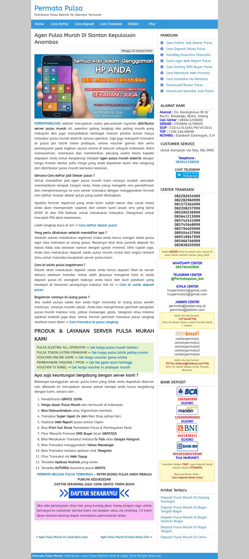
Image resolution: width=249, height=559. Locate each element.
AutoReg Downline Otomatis (188, 55)
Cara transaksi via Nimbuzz (187, 79)
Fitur (152, 24)
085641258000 (187, 162)
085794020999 (187, 267)
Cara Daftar (60, 24)
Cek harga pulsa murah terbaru (114, 347)
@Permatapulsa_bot (187, 279)
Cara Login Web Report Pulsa (188, 61)
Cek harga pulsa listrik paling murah (120, 352)
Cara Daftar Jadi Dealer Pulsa (189, 43)
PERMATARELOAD (47, 123)
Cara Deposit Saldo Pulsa (185, 49)
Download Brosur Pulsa (184, 85)
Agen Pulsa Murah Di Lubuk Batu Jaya (63, 537)
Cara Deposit (84, 24)
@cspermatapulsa (187, 181)
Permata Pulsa (58, 8)
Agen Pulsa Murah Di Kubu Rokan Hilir (125, 537)
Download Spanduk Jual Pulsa (190, 91)
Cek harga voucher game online (102, 357)
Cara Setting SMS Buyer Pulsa (189, 67)
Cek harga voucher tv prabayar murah (101, 367)
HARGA (133, 24)
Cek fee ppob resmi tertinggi (110, 362)
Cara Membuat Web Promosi (188, 73)
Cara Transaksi (111, 24)
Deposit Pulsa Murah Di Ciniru (183, 537)
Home (39, 24)
